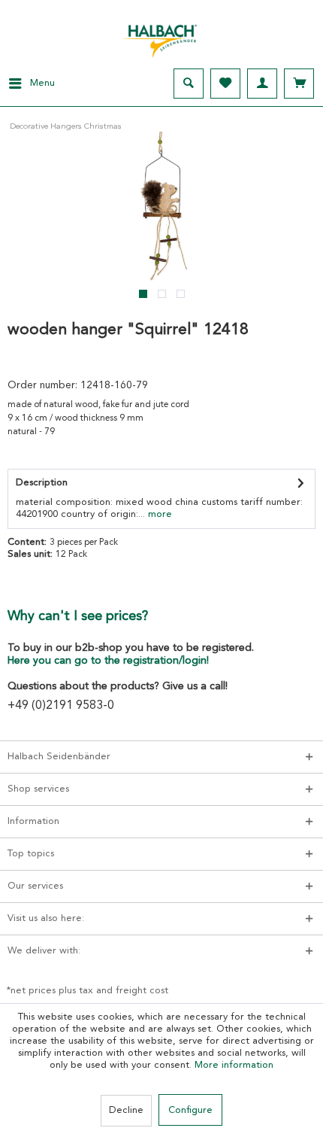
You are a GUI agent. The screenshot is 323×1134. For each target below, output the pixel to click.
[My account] (262, 83)
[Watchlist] (225, 83)
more (158, 514)
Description (42, 483)
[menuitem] (27, 83)
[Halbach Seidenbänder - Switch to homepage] (161, 37)
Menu (42, 83)
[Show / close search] (189, 83)
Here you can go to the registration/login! (108, 660)
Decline (126, 1110)
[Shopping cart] (299, 83)
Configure (190, 1110)
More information (234, 1065)
